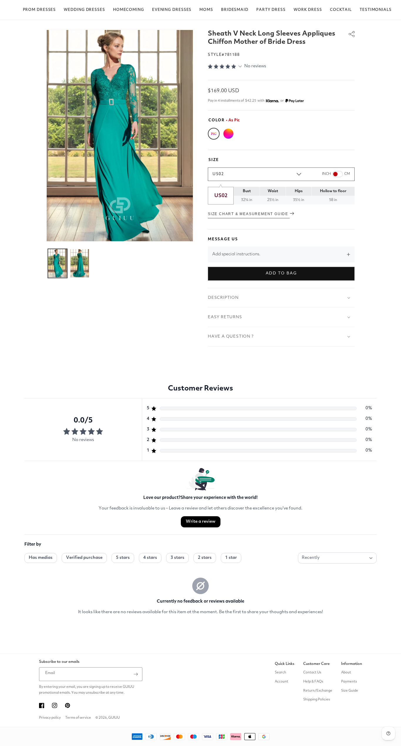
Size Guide (349, 691)
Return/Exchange (317, 691)
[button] (39, 10)
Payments (349, 681)
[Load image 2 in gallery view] (80, 263)
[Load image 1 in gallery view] (57, 263)
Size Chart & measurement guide (249, 214)
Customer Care (316, 664)
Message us (223, 239)
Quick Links (284, 664)
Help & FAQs (313, 681)
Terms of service (78, 718)
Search (280, 672)
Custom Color (228, 134)
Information (351, 664)
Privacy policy (50, 718)
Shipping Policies (316, 699)
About (346, 672)
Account (281, 681)
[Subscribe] (135, 674)
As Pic (214, 134)
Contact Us (312, 672)
